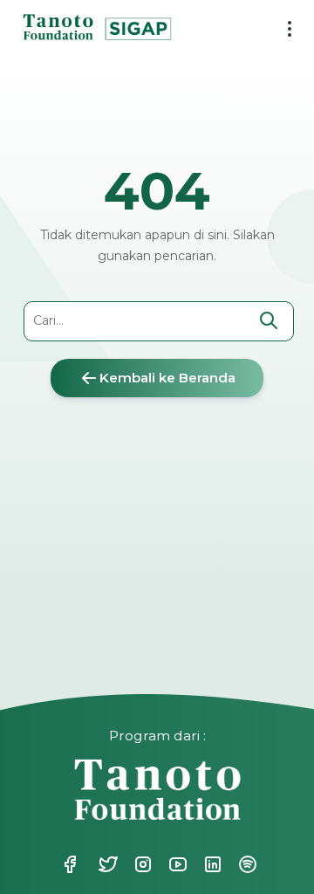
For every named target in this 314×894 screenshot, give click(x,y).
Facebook (69, 864)
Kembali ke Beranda (167, 377)
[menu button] (283, 30)
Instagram (132, 864)
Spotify (237, 864)
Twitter (97, 864)
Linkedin (202, 864)
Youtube (167, 864)
